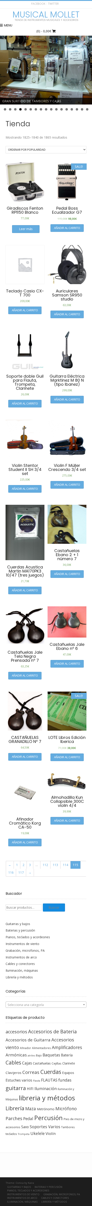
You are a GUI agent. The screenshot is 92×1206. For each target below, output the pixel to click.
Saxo (25, 1126)
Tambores (68, 1127)
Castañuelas (42, 1063)
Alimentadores (41, 1048)
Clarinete (68, 1063)
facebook (38, 4)
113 (55, 865)
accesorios (16, 1032)
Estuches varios (19, 1080)
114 (65, 865)
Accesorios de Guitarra (28, 1040)
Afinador (25, 1048)
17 (87, 109)
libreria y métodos (47, 1097)
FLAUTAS (49, 1080)
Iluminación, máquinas (22, 970)
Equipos (68, 1072)
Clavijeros (13, 1072)
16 (82, 109)
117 (21, 872)
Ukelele (37, 1133)
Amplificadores (67, 1047)
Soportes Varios (45, 1126)
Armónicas (16, 1055)
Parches (14, 1118)
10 (51, 109)
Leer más (26, 229)
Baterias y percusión (20, 930)
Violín (51, 1133)
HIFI (30, 1088)
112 (45, 865)
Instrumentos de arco (21, 957)
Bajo (39, 1055)
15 (77, 109)
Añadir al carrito (67, 228)
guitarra (16, 1088)
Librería (15, 1108)
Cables (13, 1062)
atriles (31, 1055)
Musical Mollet (46, 14)
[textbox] (46, 1005)
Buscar (54, 907)
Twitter (53, 4)
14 (72, 109)
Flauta (36, 1080)
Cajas (27, 1063)
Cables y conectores (20, 964)
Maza (30, 1109)
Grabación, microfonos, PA (25, 950)
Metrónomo (45, 1109)
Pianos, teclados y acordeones (28, 937)
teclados (11, 1134)
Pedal (28, 1118)
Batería (67, 1055)
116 (11, 872)
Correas (30, 1072)
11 (56, 109)
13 (66, 109)
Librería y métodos (19, 977)
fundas (64, 1080)
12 (61, 109)
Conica (20, 1182)
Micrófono (66, 1109)
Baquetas (51, 1055)
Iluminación (45, 1088)
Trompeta (23, 1134)
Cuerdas (50, 1071)
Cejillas (56, 1063)
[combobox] (46, 1004)
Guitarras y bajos (18, 924)
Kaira (31, 1182)
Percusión (48, 1118)
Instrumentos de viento (22, 944)
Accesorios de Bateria (52, 1031)
